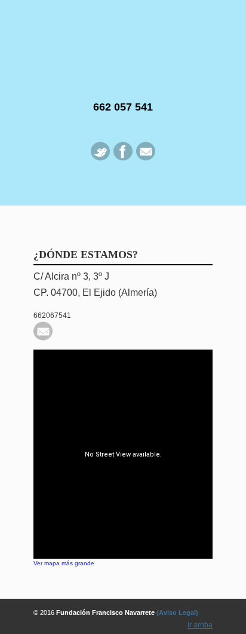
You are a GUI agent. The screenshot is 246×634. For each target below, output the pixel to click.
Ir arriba (200, 625)
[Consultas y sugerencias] (145, 158)
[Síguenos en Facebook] (123, 158)
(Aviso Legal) (177, 612)
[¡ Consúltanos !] (43, 338)
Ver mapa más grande (63, 563)
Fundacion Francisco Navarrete (123, 45)
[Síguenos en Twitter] (100, 158)
